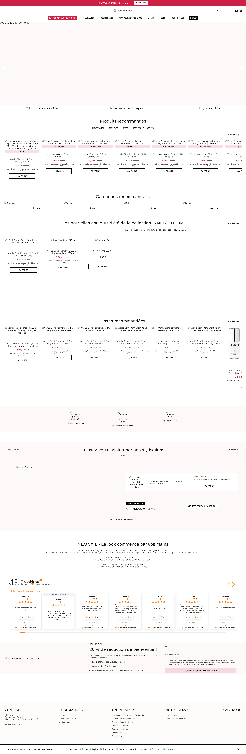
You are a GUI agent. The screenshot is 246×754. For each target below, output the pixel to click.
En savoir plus (233, 135)
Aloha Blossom (122, 455)
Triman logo (117, 732)
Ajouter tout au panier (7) (201, 506)
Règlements (117, 736)
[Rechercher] (226, 10)
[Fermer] (240, 3)
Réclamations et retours (122, 722)
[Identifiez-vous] (231, 10)
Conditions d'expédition (176, 719)
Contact (62, 715)
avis (40, 584)
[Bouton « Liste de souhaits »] (37, 142)
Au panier (22, 176)
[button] (6, 10)
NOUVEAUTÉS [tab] (98, 128)
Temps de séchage (120, 729)
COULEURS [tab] (113, 128)
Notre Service (172, 715)
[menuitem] (62, 19)
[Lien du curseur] (123, 23)
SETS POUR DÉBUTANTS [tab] (143, 128)
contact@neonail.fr (13, 724)
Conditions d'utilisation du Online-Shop (128, 715)
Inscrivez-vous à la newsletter (200, 671)
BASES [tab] (125, 128)
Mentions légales (66, 722)
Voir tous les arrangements (121, 519)
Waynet (50, 749)
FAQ (60, 725)
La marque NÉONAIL (67, 719)
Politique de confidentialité (123, 719)
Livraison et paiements (121, 725)
